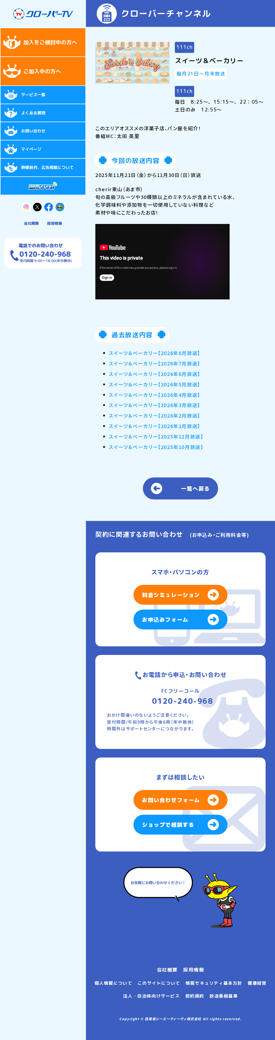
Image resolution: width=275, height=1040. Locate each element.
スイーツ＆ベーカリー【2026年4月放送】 (154, 394)
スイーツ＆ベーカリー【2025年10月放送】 (156, 446)
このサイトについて (159, 983)
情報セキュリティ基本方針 (214, 983)
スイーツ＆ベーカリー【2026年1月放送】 (154, 425)
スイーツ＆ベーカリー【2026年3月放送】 (154, 404)
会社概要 (31, 223)
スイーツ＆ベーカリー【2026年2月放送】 (154, 415)
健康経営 (257, 983)
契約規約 (194, 996)
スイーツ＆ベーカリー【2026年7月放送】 (154, 363)
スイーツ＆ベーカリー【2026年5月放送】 (154, 384)
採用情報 (54, 223)
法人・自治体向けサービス (151, 996)
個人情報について (113, 983)
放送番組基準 (223, 996)
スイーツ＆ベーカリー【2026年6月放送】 (154, 373)
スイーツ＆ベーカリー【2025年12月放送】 (156, 436)
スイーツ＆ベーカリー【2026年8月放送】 (154, 352)
